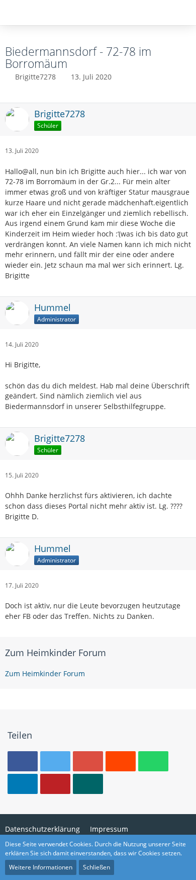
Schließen (96, 867)
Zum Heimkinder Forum (55, 653)
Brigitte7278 (35, 77)
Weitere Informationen (40, 867)
